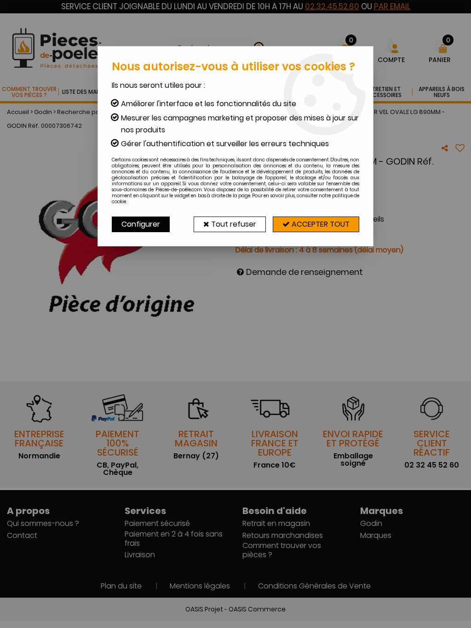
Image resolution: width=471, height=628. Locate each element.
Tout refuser (232, 224)
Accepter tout (320, 224)
